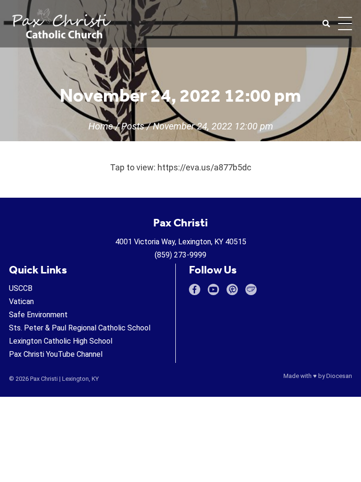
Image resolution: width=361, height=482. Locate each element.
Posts (132, 126)
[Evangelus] (251, 289)
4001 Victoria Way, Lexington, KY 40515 (180, 241)
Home (100, 126)
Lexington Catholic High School (60, 341)
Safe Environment (38, 314)
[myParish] (232, 289)
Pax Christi (44, 378)
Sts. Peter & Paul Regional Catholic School (79, 327)
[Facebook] (194, 289)
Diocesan (339, 375)
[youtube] (213, 289)
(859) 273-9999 (180, 254)
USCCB (20, 288)
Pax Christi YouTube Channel (55, 354)
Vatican (21, 301)
